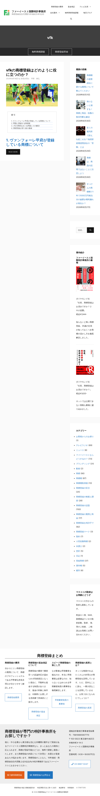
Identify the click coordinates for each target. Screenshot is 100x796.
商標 (78, 473)
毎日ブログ (87, 13)
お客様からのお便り (85, 436)
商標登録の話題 (83, 505)
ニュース (80, 450)
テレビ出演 (84, 7)
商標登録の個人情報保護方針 (24, 788)
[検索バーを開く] (71, 19)
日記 (78, 556)
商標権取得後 (82, 483)
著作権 (79, 565)
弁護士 (79, 546)
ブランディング (83, 463)
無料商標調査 (38, 51)
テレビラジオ (82, 445)
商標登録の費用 (57, 7)
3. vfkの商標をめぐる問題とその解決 (25, 126)
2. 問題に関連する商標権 (20, 123)
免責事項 (62, 788)
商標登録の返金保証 (38, 713)
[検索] (90, 230)
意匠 (78, 551)
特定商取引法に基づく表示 (46, 788)
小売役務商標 (82, 541)
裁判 (78, 570)
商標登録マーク (83, 531)
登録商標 (80, 560)
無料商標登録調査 (72, 13)
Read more (13, 152)
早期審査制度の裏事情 (62, 702)
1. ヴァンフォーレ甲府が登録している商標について (30, 121)
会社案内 (53, 13)
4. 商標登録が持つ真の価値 (21, 128)
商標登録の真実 (85, 707)
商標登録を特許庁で (85, 523)
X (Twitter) (81, 788)
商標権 (79, 478)
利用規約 (71, 788)
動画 (78, 468)
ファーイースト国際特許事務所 (29, 11)
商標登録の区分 (83, 488)
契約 (78, 536)
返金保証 (71, 7)
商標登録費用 (13, 697)
